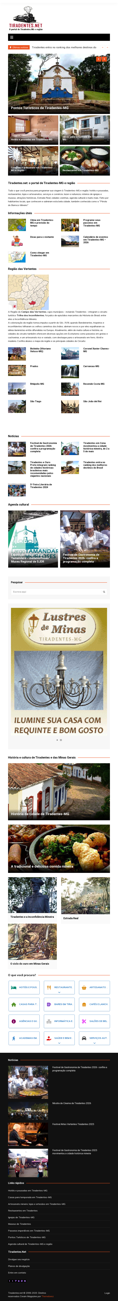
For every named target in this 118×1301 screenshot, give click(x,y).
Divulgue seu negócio (19, 1259)
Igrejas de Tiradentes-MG (21, 1217)
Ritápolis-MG (37, 384)
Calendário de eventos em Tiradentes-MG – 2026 (95, 240)
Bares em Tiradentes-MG (70, 1004)
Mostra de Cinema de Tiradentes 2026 (71, 1103)
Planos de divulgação (19, 1266)
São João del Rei (92, 401)
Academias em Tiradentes (35, 1038)
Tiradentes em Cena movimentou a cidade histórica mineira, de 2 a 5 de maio (96, 447)
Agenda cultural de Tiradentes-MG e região (30, 1244)
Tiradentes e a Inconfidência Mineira (32, 916)
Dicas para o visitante (42, 237)
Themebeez (47, 1296)
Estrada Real (70, 918)
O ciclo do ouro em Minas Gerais (29, 963)
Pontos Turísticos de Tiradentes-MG (26, 1237)
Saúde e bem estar (66, 1038)
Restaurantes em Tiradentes (73, 987)
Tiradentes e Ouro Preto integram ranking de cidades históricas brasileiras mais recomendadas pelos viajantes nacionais (43, 469)
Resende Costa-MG (93, 384)
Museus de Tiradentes (28, 108)
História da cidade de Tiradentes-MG (40, 814)
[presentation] (102, 47)
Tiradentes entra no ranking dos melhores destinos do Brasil (95, 465)
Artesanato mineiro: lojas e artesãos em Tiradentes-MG (36, 1204)
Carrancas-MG (91, 366)
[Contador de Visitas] (17, 1280)
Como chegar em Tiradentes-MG (39, 254)
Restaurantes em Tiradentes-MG (81, 170)
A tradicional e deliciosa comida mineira (42, 866)
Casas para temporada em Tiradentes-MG (30, 1197)
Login (107, 1293)
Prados (34, 366)
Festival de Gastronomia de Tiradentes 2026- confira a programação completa (43, 447)
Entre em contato (17, 1272)
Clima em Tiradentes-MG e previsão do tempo (42, 223)
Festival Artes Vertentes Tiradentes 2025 (73, 1124)
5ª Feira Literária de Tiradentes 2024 (54, 47)
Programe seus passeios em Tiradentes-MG (91, 223)
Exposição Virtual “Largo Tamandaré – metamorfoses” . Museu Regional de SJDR (31, 558)
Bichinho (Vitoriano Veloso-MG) (40, 350)
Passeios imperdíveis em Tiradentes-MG (29, 1230)
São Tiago (35, 401)
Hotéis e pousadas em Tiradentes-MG (31, 139)
